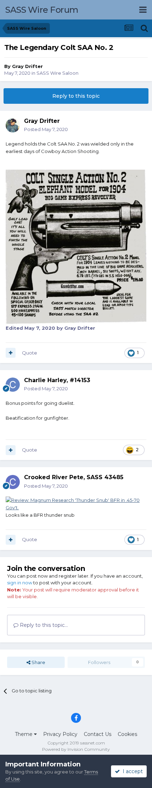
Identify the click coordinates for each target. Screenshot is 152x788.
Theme (24, 734)
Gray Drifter (27, 66)
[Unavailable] (76, 246)
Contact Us (97, 734)
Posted (46, 129)
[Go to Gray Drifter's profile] (13, 125)
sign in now (19, 582)
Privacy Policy (60, 734)
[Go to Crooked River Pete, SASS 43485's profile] (13, 482)
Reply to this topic (76, 96)
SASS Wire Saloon (57, 73)
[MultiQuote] (11, 353)
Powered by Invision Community (76, 749)
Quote (29, 353)
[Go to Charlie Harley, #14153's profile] (13, 385)
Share (37, 662)
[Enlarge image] (76, 503)
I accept (131, 771)
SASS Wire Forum (41, 10)
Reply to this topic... (43, 625)
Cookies (127, 734)
